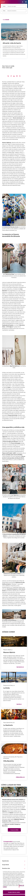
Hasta (4, 10)
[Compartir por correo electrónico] (17, 76)
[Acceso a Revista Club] (3, 2)
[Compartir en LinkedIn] (14, 76)
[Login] (22, 2)
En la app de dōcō (8, 841)
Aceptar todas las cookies (14, 892)
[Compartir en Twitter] (8, 76)
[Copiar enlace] (20, 76)
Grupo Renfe (5, 864)
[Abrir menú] (26, 2)
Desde (4, 6)
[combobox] (16, 6)
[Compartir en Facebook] (11, 76)
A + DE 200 (6, 19)
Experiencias (5, 861)
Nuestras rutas (6, 868)
